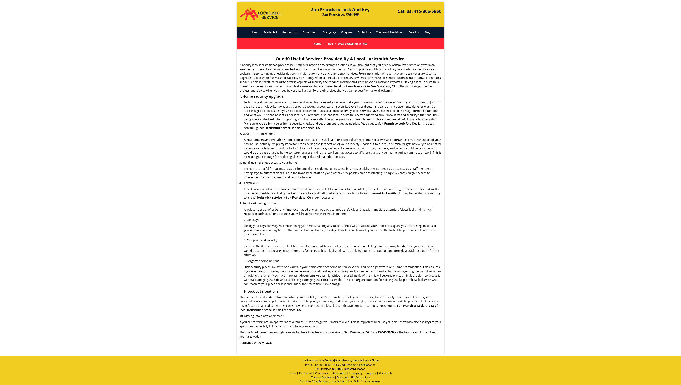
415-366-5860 (427, 11)
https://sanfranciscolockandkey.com (354, 364)
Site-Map (356, 377)
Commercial (309, 32)
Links (367, 377)
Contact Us (364, 32)
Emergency (329, 32)
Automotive (289, 32)
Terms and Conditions (389, 32)
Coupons (346, 32)
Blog (427, 32)
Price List (414, 32)
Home (254, 32)
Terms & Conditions (322, 377)
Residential (270, 32)
